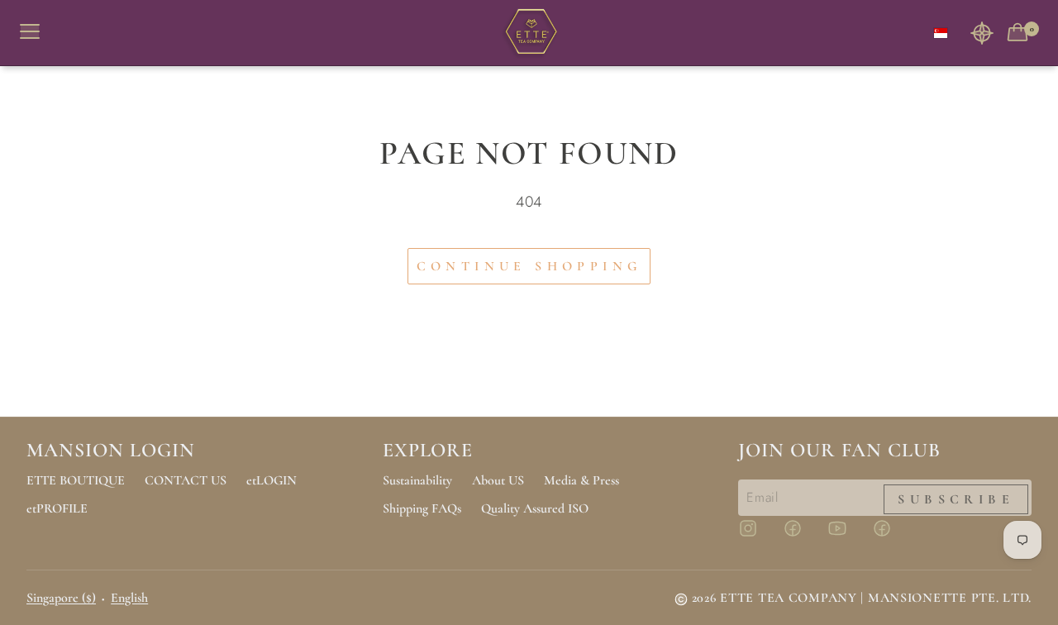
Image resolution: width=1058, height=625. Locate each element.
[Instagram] (758, 536)
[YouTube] (847, 536)
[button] (982, 32)
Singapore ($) (61, 597)
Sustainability (417, 480)
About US (498, 480)
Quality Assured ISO (535, 508)
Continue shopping (529, 266)
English (129, 597)
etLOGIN (271, 480)
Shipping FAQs (422, 508)
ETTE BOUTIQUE (75, 480)
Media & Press (581, 480)
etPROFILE (57, 508)
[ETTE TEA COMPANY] (529, 33)
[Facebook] (802, 536)
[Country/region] (940, 32)
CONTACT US (185, 480)
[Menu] (36, 32)
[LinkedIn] (892, 536)
